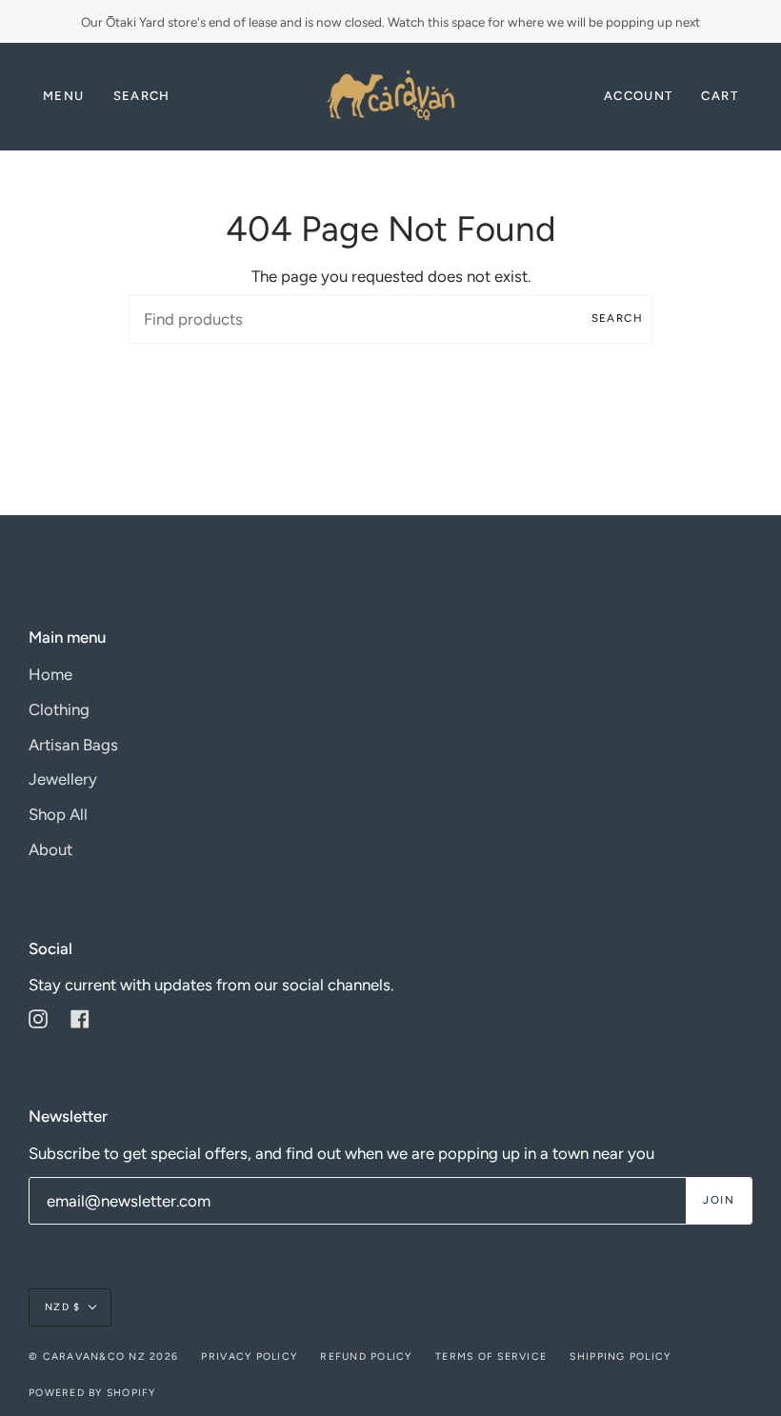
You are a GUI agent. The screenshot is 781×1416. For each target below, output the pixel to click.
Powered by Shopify (92, 1392)
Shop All (58, 814)
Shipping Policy (620, 1356)
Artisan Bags (73, 744)
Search (617, 318)
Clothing (59, 709)
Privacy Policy (249, 1356)
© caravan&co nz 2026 (103, 1356)
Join (718, 1200)
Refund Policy (365, 1356)
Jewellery (63, 778)
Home (50, 674)
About (50, 849)
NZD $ (62, 1307)
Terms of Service (491, 1356)
